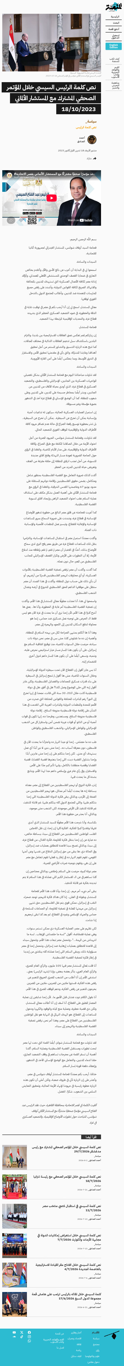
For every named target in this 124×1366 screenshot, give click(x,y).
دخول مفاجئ (94, 1362)
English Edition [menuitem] (113, 46)
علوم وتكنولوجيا (92, 1356)
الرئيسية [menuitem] (115, 16)
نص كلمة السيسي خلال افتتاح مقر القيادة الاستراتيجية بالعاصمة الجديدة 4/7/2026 (62, 1264)
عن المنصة (59, 1333)
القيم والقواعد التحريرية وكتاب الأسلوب (115, 72)
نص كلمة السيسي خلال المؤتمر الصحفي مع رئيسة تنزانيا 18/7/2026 (70, 1176)
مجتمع (96, 1344)
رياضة (78, 1350)
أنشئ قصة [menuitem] (113, 29)
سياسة (91, 121)
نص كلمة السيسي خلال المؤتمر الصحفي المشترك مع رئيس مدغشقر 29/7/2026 (65, 1147)
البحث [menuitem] (116, 23)
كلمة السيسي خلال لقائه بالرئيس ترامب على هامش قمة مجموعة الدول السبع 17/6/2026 (59, 1294)
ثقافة (79, 1344)
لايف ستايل (76, 1356)
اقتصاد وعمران (74, 1338)
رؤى (98, 1350)
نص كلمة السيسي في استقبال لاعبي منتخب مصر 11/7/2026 (73, 1205)
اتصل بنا (60, 1348)
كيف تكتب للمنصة (114, 60)
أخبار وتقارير (76, 1332)
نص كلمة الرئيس (86, 127)
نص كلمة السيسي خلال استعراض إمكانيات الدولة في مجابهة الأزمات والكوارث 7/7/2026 (60, 1235)
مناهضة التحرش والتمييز (115, 85)
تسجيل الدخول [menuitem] (115, 37)
